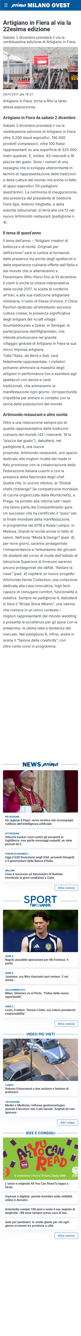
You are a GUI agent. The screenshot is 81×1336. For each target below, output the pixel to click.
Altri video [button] (67, 1122)
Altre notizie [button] (66, 888)
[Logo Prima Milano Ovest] (40, 5)
